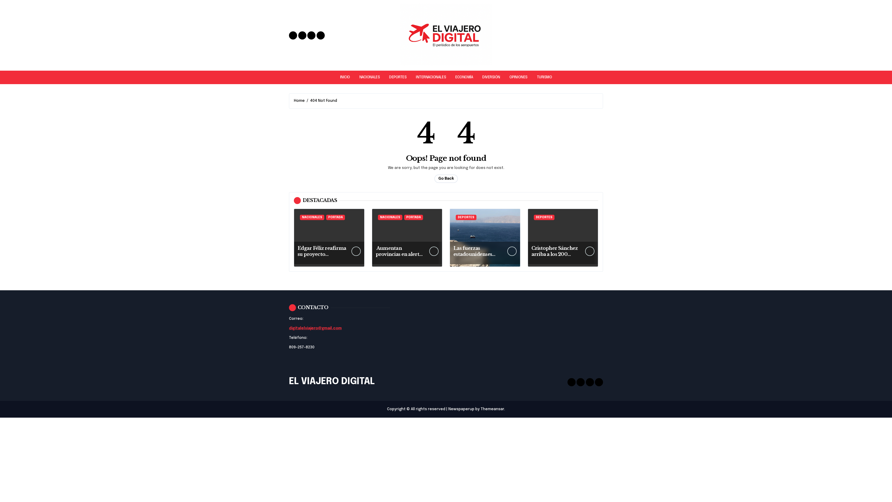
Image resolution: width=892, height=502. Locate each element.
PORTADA (335, 217)
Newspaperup (461, 409)
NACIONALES (369, 77)
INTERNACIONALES (431, 77)
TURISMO (544, 77)
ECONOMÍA (464, 77)
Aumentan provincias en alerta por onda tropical (399, 254)
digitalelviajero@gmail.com (315, 328)
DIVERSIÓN (491, 77)
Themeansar (492, 409)
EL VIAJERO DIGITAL (332, 381)
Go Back (446, 179)
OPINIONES (518, 77)
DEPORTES (398, 77)
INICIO (345, 77)
